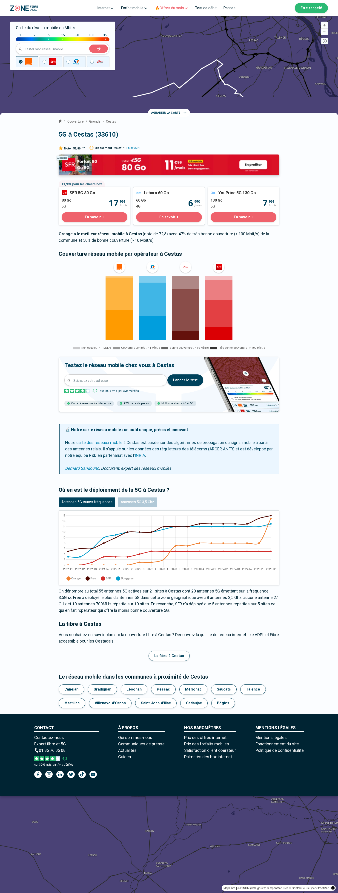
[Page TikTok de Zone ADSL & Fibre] (82, 774)
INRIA (140, 455)
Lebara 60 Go (145, 190)
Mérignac (193, 689)
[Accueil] (60, 120)
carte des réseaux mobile (99, 442)
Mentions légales (271, 737)
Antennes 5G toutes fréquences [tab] (86, 502)
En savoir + (133, 148)
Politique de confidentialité (279, 750)
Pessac (163, 689)
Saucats (224, 689)
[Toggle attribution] (333, 888)
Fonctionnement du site (277, 743)
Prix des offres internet (205, 737)
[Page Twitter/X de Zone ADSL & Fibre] (71, 774)
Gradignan (102, 689)
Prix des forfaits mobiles (206, 743)
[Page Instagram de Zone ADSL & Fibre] (48, 774)
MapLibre (229, 888)
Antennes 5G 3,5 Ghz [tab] (137, 502)
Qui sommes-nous (135, 737)
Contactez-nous (49, 737)
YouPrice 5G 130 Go (226, 190)
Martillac (72, 703)
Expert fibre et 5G (50, 743)
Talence (253, 689)
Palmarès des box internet (208, 756)
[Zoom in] (324, 25)
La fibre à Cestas (169, 656)
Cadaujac (194, 703)
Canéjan (71, 689)
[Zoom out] (324, 31)
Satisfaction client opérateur (210, 750)
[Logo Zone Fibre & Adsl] (24, 8)
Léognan (134, 689)
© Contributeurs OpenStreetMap (309, 888)
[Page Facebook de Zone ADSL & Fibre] (37, 774)
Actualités (127, 750)
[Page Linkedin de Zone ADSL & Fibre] (60, 774)
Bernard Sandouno (82, 468)
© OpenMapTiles (277, 888)
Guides (124, 756)
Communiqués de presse (141, 743)
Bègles (223, 703)
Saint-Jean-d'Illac (156, 703)
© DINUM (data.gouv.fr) (252, 888)
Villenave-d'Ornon (110, 703)
